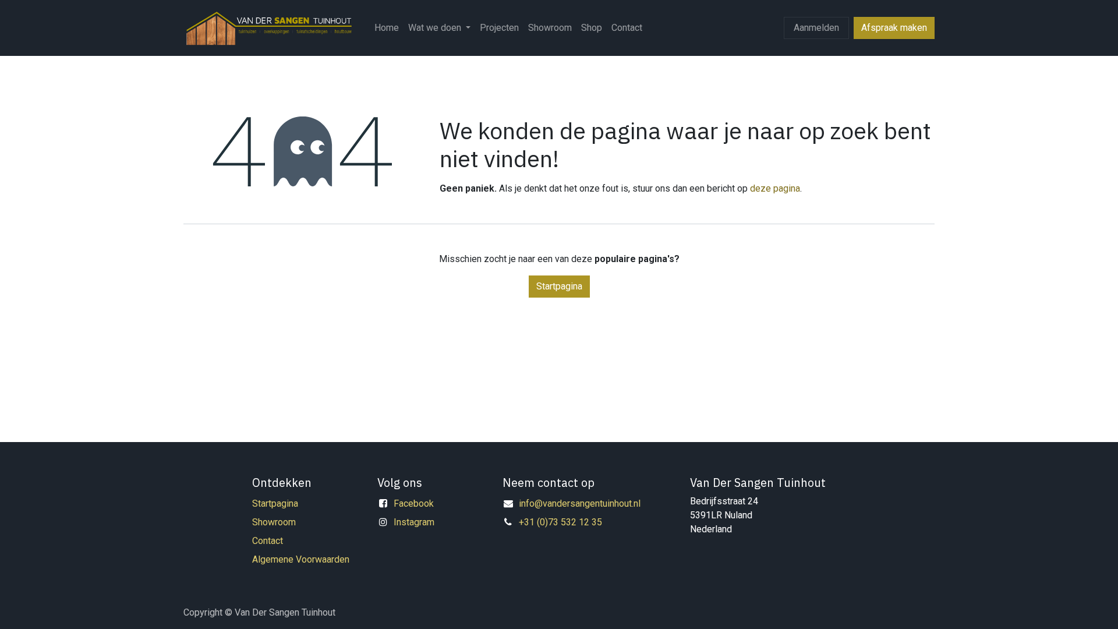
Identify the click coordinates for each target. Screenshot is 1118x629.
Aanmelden (816, 27)
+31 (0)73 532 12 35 (560, 522)
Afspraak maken (894, 27)
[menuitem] (387, 28)
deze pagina (775, 188)
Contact (267, 540)
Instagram (414, 522)
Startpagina (559, 286)
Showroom (274, 522)
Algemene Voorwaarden (300, 559)
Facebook (414, 503)
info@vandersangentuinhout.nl (580, 503)
